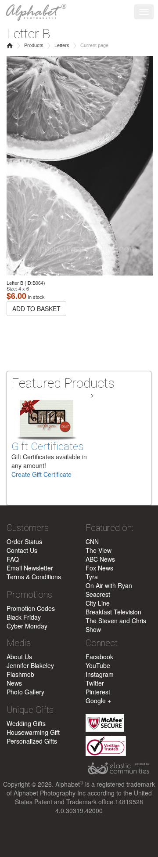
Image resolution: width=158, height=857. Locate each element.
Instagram (100, 674)
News (14, 683)
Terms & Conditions (34, 576)
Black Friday (24, 617)
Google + (98, 700)
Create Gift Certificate (41, 474)
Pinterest (98, 691)
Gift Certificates (47, 446)
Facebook (99, 656)
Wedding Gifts (26, 723)
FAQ (13, 559)
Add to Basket (36, 308)
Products (33, 45)
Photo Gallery (25, 691)
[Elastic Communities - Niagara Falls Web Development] (118, 769)
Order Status (24, 541)
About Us (19, 656)
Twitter (95, 683)
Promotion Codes (31, 608)
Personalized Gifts (32, 741)
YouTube (98, 665)
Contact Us (22, 550)
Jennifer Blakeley (30, 665)
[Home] (34, 11)
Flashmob (20, 674)
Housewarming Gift (33, 732)
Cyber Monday (27, 625)
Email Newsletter (30, 567)
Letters (61, 45)
